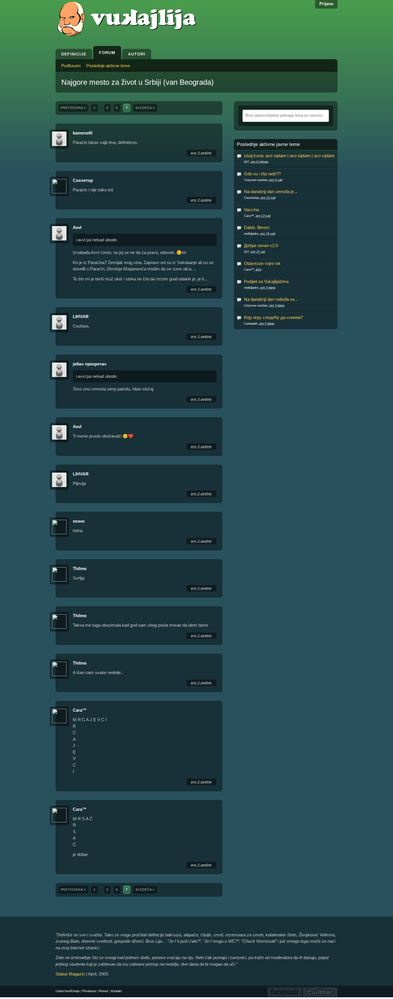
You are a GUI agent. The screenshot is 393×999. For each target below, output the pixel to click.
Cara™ (80, 710)
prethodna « (73, 107)
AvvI (77, 227)
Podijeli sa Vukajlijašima (266, 281)
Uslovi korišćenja (67, 991)
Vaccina (251, 209)
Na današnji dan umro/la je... (270, 191)
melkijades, (259, 233)
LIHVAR (81, 316)
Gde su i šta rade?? (262, 173)
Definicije (73, 54)
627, (256, 161)
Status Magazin (70, 973)
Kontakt (116, 991)
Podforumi (71, 65)
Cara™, (257, 215)
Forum (107, 52)
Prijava (326, 3)
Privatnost (89, 991)
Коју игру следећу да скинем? (273, 317)
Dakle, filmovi (256, 227)
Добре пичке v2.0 (261, 245)
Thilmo (80, 568)
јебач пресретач (89, 363)
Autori (136, 54)
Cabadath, (259, 323)
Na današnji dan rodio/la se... (271, 299)
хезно (79, 521)
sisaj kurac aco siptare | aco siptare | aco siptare (289, 155)
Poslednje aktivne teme (108, 65)
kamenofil (82, 132)
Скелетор (83, 180)
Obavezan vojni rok (262, 263)
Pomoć (103, 991)
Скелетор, (259, 197)
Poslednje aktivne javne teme (268, 144)
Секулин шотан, (263, 180)
